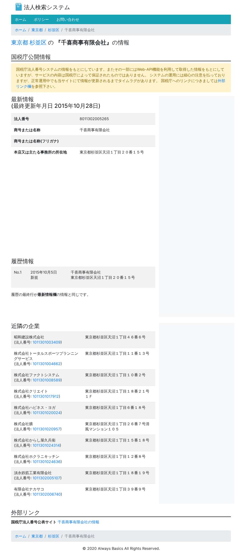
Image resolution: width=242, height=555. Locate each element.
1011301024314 (46, 445)
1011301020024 (46, 412)
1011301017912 (46, 396)
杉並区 (53, 29)
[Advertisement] (196, 125)
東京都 (37, 29)
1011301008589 (46, 380)
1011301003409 (46, 342)
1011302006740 (47, 494)
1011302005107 (46, 478)
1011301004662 (46, 363)
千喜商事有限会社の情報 (78, 522)
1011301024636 (46, 461)
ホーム (20, 29)
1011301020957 (46, 429)
